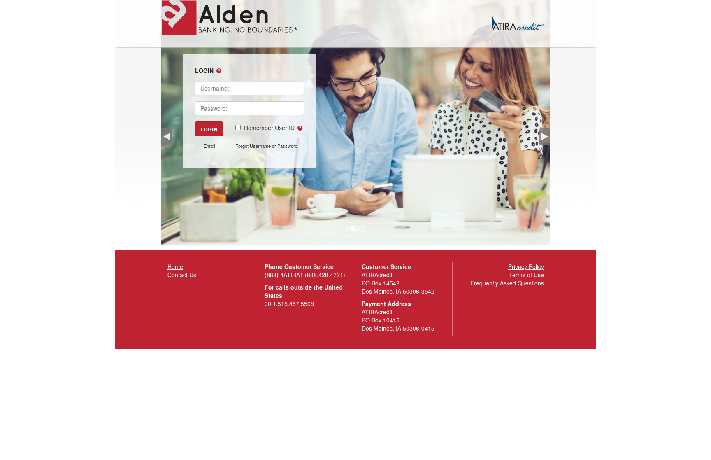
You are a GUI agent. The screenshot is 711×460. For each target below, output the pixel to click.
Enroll (209, 145)
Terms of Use (526, 275)
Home (175, 266)
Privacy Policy (526, 266)
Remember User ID (269, 128)
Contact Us (181, 275)
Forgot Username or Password (266, 145)
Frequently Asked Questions (507, 283)
